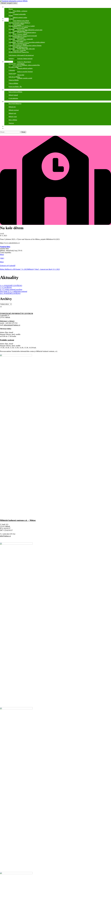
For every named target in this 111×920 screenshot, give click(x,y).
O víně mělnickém (13, 98)
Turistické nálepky (22, 36)
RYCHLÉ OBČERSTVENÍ (20, 47)
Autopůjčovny (12, 42)
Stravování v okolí (17, 51)
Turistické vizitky (21, 39)
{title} (2, 258)
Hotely (14, 31)
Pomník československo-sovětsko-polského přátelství (31, 42)
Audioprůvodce (17, 24)
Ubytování (11, 29)
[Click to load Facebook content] (1, 306)
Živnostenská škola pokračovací (25, 55)
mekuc (6, 126)
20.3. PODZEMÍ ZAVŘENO (10, 293)
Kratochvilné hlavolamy (19, 31)
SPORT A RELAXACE (15, 52)
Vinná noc (11, 123)
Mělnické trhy (12, 107)
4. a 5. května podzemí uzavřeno (11, 289)
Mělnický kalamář (13, 95)
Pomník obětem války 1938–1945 (26, 49)
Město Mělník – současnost (20, 11)
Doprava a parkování (14, 36)
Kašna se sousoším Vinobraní (25, 71)
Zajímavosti (12, 12)
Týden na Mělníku (13, 83)
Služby (6, 21)
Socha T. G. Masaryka (23, 62)
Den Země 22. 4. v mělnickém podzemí (13, 291)
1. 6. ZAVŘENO (6, 287)
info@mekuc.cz (5, 536)
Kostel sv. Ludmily (22, 32)
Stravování (11, 32)
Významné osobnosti (18, 14)
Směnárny (11, 58)
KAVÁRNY (16, 41)
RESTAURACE (17, 44)
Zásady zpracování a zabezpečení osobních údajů (29, 30)
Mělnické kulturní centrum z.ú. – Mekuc (18, 520)
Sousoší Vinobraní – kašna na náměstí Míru (28, 65)
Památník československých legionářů (27, 36)
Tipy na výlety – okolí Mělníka (16, 64)
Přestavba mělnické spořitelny (25, 68)
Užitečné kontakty (9, 128)
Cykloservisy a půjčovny (15, 45)
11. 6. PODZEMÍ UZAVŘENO (11, 285)
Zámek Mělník (16, 21)
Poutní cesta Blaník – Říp (15, 86)
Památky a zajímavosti (10, 7)
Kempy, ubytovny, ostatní (19, 34)
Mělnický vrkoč (13, 116)
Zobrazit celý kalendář (7, 265)
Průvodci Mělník (13, 26)
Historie (11, 9)
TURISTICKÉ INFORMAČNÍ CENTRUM (16, 313)
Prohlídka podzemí (9, 19)
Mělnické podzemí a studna (20, 17)
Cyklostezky (12, 70)
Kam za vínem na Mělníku (15, 92)
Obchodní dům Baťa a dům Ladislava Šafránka (29, 45)
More (2, 262)
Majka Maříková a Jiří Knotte (14, 269)
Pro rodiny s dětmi (13, 67)
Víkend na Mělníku (14, 80)
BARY (15, 34)
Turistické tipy (8, 62)
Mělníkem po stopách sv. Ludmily (26, 26)
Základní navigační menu (9, 3)
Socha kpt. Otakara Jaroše (24, 58)
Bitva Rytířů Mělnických (15, 103)
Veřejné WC (12, 39)
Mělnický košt (12, 113)
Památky (11, 15)
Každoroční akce (8, 101)
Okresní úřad (20, 75)
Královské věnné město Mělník (21, 21)
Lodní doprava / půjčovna (15, 55)
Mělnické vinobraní (14, 110)
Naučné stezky (12, 73)
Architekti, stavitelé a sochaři (24, 78)
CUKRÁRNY (16, 37)
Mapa (2, 254)
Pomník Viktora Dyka (23, 52)
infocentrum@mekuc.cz (11, 325)
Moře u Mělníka (13, 120)
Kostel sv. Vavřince (22, 45)
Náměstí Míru (5, 247)
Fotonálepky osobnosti (23, 43)
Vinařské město (8, 90)
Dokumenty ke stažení (18, 28)
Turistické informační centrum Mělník (18, 22)
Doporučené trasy (17, 66)
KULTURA (12, 49)
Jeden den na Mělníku (14, 77)
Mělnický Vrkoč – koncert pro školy (44, 269)
